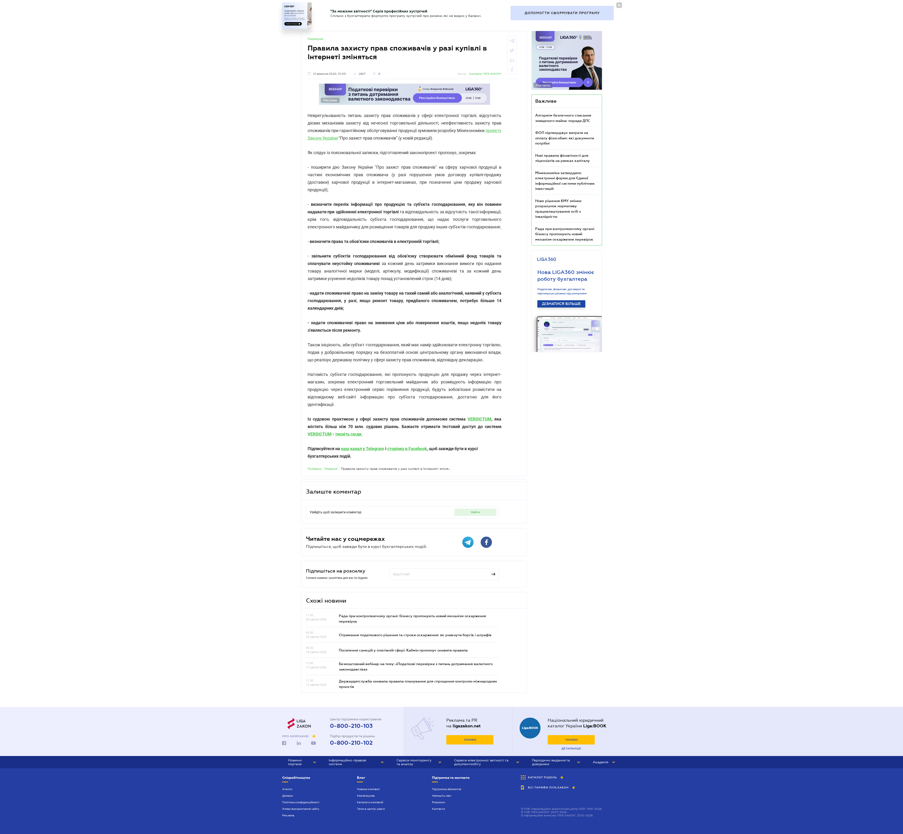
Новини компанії (368, 789)
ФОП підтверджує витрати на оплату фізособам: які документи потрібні (564, 137)
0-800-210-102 (351, 743)
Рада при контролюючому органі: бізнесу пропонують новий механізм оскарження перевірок (565, 233)
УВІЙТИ (475, 512)
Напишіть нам (441, 795)
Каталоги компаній (370, 802)
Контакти (438, 809)
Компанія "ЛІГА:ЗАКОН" (485, 73)
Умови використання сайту (300, 809)
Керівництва (366, 795)
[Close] (619, 5)
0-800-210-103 (351, 726)
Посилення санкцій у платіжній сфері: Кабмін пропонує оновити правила (403, 650)
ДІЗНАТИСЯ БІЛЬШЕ (561, 304)
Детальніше (571, 748)
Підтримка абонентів (446, 789)
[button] (302, 762)
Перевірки (315, 39)
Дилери (287, 795)
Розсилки (438, 802)
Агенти (287, 789)
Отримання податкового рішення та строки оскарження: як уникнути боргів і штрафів (415, 635)
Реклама (288, 815)
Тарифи (470, 739)
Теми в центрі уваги (371, 809)
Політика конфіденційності (300, 802)
